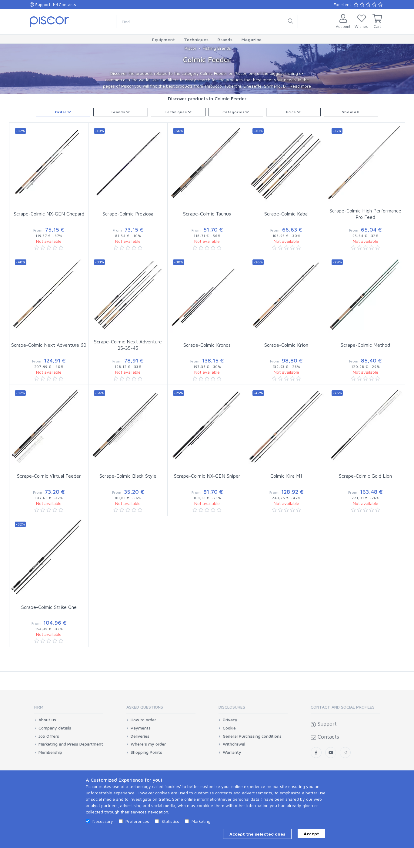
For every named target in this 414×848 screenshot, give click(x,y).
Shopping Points (146, 752)
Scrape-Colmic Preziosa (127, 213)
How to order (143, 719)
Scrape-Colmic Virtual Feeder (49, 476)
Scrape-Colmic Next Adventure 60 (48, 345)
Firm (38, 706)
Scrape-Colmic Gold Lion (365, 476)
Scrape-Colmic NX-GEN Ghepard (49, 213)
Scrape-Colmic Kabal (286, 213)
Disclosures (232, 706)
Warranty (232, 752)
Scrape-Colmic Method (365, 345)
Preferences (137, 821)
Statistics (170, 821)
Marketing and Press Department (70, 744)
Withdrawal (234, 744)
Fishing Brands (217, 48)
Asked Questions (144, 706)
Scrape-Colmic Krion (286, 345)
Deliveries (140, 736)
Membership (50, 752)
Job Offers (48, 736)
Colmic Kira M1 (286, 476)
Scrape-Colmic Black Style (127, 476)
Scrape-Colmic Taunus (207, 213)
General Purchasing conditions (252, 736)
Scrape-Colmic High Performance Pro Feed (365, 214)
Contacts (67, 4)
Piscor (190, 48)
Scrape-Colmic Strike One (49, 607)
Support (42, 4)
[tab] (68, 709)
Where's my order (148, 744)
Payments (141, 728)
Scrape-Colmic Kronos (207, 345)
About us (47, 719)
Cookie (229, 728)
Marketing (201, 821)
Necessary (102, 821)
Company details (54, 728)
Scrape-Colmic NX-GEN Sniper (207, 476)
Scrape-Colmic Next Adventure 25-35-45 (128, 345)
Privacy (230, 719)
